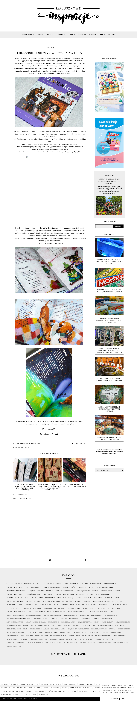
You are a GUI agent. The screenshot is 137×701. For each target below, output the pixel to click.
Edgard (4, 688)
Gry (72, 34)
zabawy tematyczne (14, 646)
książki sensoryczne (102, 636)
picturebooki (11, 604)
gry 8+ (120, 601)
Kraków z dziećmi (33, 594)
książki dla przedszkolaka (25, 584)
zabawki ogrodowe (71, 643)
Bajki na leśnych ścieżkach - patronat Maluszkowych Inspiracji (109, 409)
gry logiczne (75, 604)
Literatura (87, 688)
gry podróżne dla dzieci (15, 636)
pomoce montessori (57, 639)
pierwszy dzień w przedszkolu (17, 639)
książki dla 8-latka (85, 622)
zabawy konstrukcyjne (98, 611)
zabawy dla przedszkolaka (36, 622)
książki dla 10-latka (89, 604)
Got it (123, 698)
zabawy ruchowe (51, 632)
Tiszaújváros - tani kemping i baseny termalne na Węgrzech (109, 380)
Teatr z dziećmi (47, 594)
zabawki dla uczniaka (52, 587)
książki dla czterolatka (93, 598)
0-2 (44, 584)
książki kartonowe (103, 594)
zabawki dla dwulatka (33, 587)
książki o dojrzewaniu (58, 636)
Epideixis (31, 688)
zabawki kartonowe (35, 643)
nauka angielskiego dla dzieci (54, 608)
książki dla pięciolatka (84, 594)
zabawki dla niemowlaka (113, 598)
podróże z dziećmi (69, 587)
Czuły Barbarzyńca (86, 684)
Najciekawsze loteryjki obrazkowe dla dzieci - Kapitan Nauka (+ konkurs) (109, 320)
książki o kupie (74, 636)
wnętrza (32, 591)
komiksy (95, 591)
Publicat (66, 691)
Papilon (28, 691)
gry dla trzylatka (13, 608)
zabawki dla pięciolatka (103, 618)
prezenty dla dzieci (41, 618)
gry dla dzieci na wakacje (39, 629)
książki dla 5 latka (68, 622)
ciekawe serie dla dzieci (15, 615)
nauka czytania (59, 611)
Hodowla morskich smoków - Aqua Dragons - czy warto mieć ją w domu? (109, 261)
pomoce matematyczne (39, 639)
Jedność (64, 688)
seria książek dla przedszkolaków (105, 625)
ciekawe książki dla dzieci (110, 591)
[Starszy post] (85, 560)
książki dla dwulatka (14, 587)
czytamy (24, 447)
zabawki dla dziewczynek (104, 639)
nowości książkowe (14, 625)
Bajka (22, 684)
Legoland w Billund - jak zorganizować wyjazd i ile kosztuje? (109, 181)
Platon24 (55, 434)
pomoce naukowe (64, 625)
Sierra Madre (83, 691)
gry (66, 584)
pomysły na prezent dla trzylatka (19, 618)
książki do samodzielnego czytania (19, 611)
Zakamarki (26, 694)
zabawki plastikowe (87, 643)
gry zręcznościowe (70, 615)
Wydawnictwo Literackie (10, 694)
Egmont (12, 688)
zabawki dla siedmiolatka (16, 643)
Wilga (30, 447)
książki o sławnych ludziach (78, 629)
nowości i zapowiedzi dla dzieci (18, 598)
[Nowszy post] (14, 560)
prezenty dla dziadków (81, 625)
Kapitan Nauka (75, 688)
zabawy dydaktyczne (35, 632)
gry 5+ (25, 629)
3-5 (16, 447)
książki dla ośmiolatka (51, 601)
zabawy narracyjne (120, 643)
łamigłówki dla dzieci (119, 604)
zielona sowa (43, 694)
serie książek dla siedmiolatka (80, 618)
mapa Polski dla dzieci (43, 611)
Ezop (38, 688)
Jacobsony (55, 688)
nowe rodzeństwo (110, 615)
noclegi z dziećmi (124, 629)
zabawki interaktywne (15, 622)
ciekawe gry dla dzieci (86, 587)
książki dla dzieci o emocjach (37, 636)
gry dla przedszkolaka (52, 615)
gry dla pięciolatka (33, 601)
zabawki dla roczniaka (64, 591)
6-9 (19, 447)
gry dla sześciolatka (53, 598)
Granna (46, 688)
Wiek (41, 34)
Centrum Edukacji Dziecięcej (51, 684)
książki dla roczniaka (45, 591)
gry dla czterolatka (33, 615)
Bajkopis (30, 684)
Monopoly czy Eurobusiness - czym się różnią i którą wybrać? (109, 291)
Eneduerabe (21, 688)
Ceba (111, 611)
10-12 (38, 584)
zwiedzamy (74, 584)
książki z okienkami (123, 622)
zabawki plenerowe (97, 608)
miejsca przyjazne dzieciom (16, 591)
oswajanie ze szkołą (120, 636)
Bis (37, 684)
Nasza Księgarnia (7, 691)
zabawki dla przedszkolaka (91, 584)
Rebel (74, 691)
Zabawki (62, 34)
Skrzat (93, 691)
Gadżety (92, 34)
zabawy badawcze (104, 643)
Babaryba (14, 684)
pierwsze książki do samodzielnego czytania (39, 625)
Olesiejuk (19, 691)
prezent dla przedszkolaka (77, 611)
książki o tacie (87, 636)
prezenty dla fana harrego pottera (79, 639)
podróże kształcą (110, 584)
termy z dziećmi (37, 598)
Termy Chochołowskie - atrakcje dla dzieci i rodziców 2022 (109, 438)
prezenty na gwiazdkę (59, 618)
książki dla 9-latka (58, 629)
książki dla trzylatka (105, 587)
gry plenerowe (53, 622)
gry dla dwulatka (113, 608)
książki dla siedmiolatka (65, 594)
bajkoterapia (94, 632)
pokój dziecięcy (69, 598)
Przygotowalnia (40, 691)
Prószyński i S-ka (54, 691)
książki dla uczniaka (54, 584)
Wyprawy (82, 34)
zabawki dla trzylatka (15, 601)
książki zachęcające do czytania (103, 629)
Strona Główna (28, 34)
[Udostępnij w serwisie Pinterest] (84, 443)
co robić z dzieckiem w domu (112, 632)
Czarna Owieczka (70, 684)
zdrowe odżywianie (14, 629)
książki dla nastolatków (32, 608)
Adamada (4, 684)
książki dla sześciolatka (16, 594)
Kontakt (111, 34)
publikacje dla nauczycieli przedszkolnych (99, 601)
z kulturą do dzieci (83, 591)
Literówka (97, 688)
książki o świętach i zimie (71, 601)
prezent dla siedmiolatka (28, 604)
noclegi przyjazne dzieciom (78, 608)
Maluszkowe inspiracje (22, 698)
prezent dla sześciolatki (15, 632)
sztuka (122, 625)
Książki (51, 34)
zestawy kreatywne (61, 604)
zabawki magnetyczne (53, 643)
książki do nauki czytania (103, 622)
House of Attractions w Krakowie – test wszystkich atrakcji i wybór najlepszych (109, 350)
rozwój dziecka (45, 604)
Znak (34, 694)
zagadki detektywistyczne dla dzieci (73, 632)
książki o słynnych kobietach (90, 615)
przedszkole (103, 604)
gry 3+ (79, 598)
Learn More (114, 698)
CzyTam (98, 684)
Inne (102, 34)
